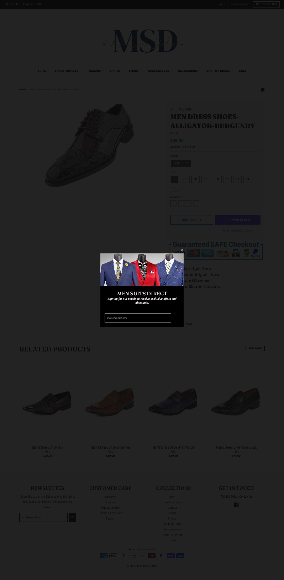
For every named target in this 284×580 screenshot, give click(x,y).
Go (175, 318)
